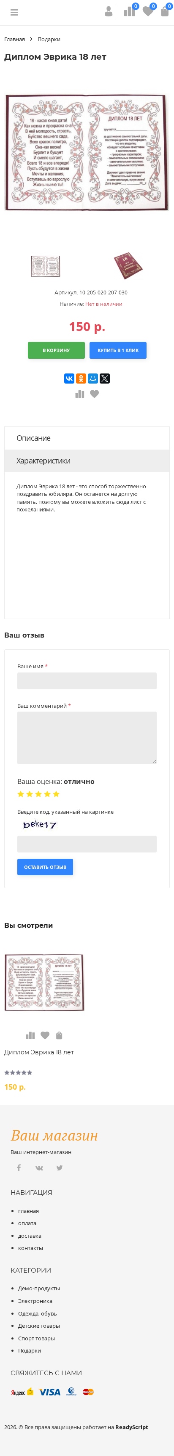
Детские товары (39, 1325)
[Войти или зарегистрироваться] (108, 14)
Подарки (49, 39)
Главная (14, 39)
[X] (105, 378)
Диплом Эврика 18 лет (39, 1052)
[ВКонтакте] (69, 378)
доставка (29, 1235)
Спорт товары (36, 1338)
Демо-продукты (39, 1288)
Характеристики (43, 460)
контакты (30, 1248)
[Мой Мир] (93, 378)
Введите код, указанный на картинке (65, 811)
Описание (33, 438)
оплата (27, 1223)
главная (28, 1211)
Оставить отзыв (45, 867)
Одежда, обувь (37, 1313)
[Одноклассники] (81, 378)
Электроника (35, 1301)
